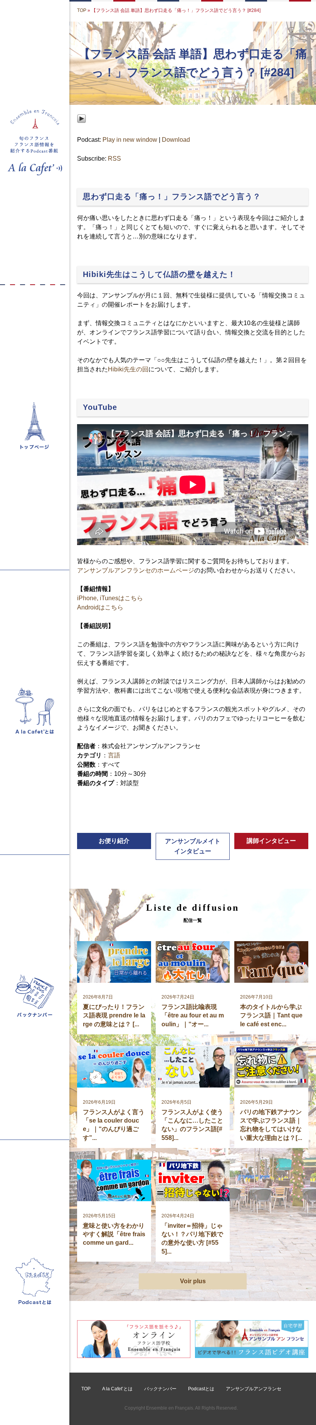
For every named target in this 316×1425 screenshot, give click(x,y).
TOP (81, 10)
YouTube (100, 407)
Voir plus (193, 1281)
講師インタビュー (271, 841)
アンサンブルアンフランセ (253, 1388)
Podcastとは (201, 1388)
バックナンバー (160, 1388)
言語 (114, 755)
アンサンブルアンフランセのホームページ (135, 570)
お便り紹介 (114, 841)
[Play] (81, 130)
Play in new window (130, 139)
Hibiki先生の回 (128, 369)
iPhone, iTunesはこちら (110, 598)
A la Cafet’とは (117, 1388)
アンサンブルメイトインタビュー (192, 846)
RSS (114, 158)
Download (176, 139)
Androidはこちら (100, 607)
